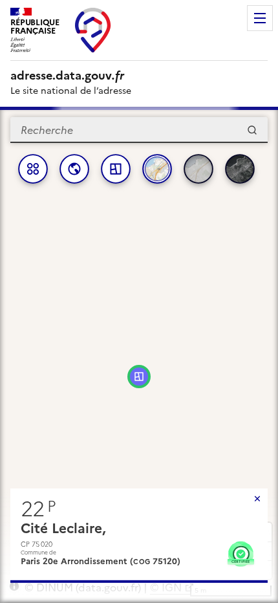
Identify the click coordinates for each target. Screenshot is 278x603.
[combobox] (139, 130)
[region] (139, 355)
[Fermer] (257, 498)
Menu (260, 18)
